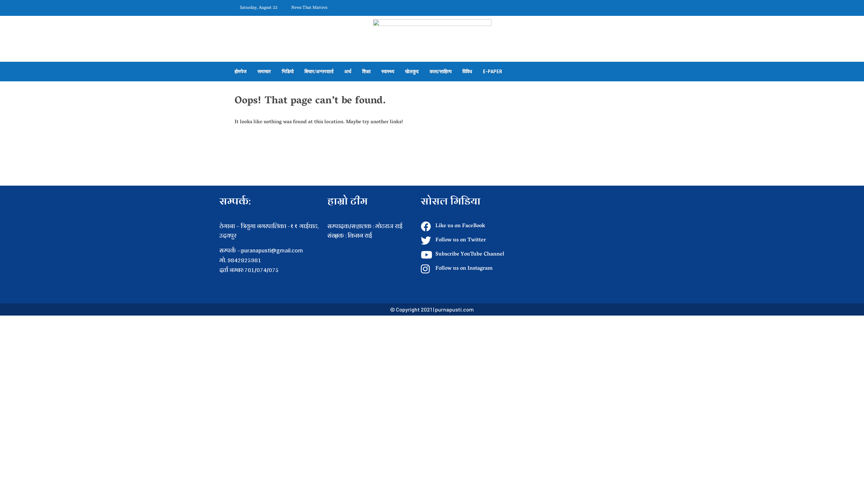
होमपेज (241, 72)
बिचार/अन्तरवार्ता (318, 72)
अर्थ (347, 72)
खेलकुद (412, 72)
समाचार (264, 72)
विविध (467, 72)
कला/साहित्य (441, 72)
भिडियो (288, 72)
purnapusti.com (454, 309)
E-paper (492, 72)
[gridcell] (370, 245)
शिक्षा (366, 72)
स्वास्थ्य (387, 72)
